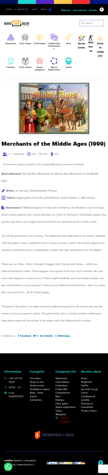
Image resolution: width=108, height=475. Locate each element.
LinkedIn (47, 336)
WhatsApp (63, 336)
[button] (8, 467)
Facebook (25, 336)
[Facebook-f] (102, 9)
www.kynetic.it (25, 464)
